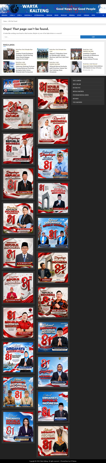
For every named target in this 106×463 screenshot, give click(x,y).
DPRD (19, 15)
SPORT (79, 15)
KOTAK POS (76, 88)
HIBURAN (86, 15)
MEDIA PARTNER (78, 91)
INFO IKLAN (77, 84)
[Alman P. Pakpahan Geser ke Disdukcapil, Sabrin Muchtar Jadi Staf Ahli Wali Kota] (42, 54)
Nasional (27, 15)
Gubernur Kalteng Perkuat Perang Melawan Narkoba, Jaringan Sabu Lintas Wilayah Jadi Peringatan (25, 69)
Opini (93, 15)
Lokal (12, 15)
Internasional (39, 15)
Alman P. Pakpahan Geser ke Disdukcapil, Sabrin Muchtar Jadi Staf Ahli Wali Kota (59, 56)
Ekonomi (49, 15)
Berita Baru (19, 49)
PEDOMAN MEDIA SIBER (81, 95)
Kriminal (72, 15)
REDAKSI (76, 99)
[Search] (103, 15)
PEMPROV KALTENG (88, 51)
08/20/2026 (87, 70)
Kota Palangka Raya (27, 49)
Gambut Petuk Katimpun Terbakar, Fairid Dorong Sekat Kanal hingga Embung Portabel (24, 56)
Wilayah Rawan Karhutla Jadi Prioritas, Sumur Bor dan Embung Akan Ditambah (58, 69)
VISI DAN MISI (77, 102)
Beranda (4, 15)
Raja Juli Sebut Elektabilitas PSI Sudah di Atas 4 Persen (93, 67)
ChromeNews (64, 461)
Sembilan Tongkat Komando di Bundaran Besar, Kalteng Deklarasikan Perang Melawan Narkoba (91, 57)
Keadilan (64, 15)
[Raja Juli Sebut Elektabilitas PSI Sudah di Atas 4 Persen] (76, 67)
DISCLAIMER (77, 80)
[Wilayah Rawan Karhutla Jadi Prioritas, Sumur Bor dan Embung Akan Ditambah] (42, 67)
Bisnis (56, 15)
